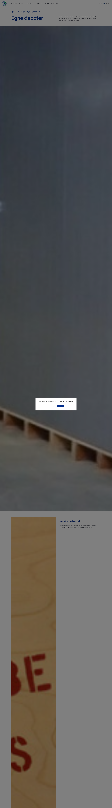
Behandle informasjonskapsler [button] (48, 406)
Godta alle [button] (60, 406)
